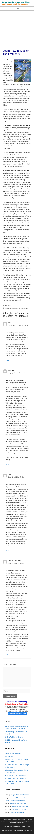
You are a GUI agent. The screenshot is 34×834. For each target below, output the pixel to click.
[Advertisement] (17, 28)
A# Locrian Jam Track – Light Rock (16, 778)
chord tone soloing (11, 308)
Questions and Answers (13, 753)
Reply (7, 360)
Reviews (8, 305)
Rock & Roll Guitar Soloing (14, 737)
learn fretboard (23, 308)
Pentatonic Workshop (18, 809)
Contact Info (8, 826)
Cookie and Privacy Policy (21, 826)
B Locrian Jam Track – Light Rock (16, 775)
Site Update (9, 756)
